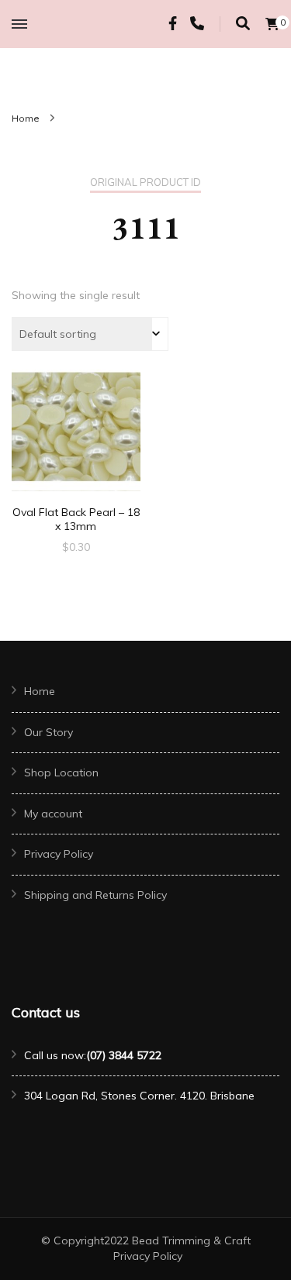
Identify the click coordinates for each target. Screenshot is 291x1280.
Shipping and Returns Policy (95, 895)
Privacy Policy (58, 854)
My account (53, 814)
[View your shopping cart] (272, 24)
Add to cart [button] (76, 433)
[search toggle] (243, 23)
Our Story (48, 732)
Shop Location (61, 772)
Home (39, 691)
